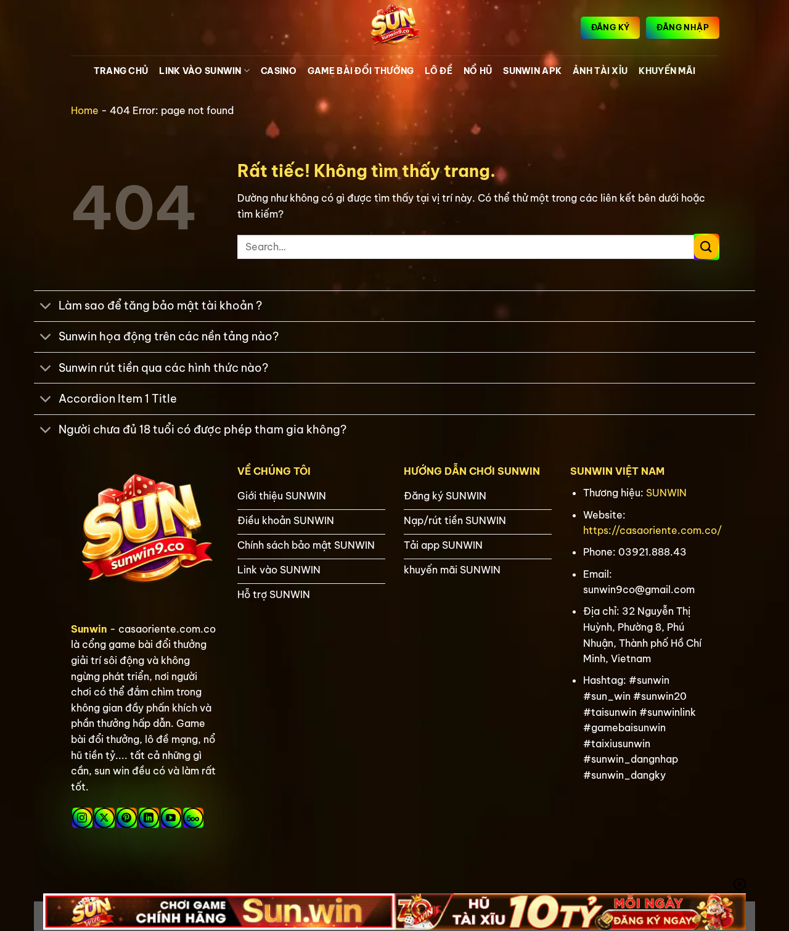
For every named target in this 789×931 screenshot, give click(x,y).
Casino (278, 70)
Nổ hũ (478, 70)
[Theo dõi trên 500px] (193, 818)
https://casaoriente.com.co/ (652, 530)
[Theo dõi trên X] (104, 818)
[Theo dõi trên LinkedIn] (149, 818)
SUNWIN (666, 492)
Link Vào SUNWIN (200, 70)
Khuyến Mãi (667, 70)
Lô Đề (438, 70)
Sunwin (89, 629)
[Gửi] (706, 247)
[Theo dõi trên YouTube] (171, 818)
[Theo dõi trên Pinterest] (127, 818)
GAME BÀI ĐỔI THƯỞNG (361, 70)
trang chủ (121, 70)
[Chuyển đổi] (46, 307)
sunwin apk (532, 70)
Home (85, 110)
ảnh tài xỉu (600, 70)
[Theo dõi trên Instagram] (82, 818)
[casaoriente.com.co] (394, 27)
